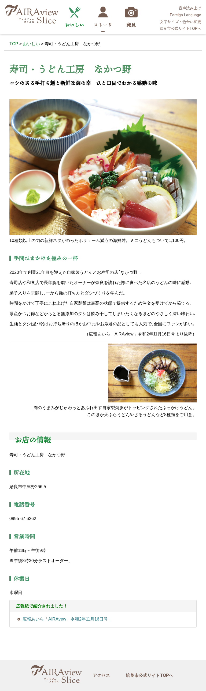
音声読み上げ (190, 8)
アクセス (101, 675)
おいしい (74, 24)
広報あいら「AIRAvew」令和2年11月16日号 (65, 619)
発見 (131, 24)
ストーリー (103, 28)
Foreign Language (185, 15)
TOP (13, 44)
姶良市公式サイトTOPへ (180, 28)
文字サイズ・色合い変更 (180, 22)
